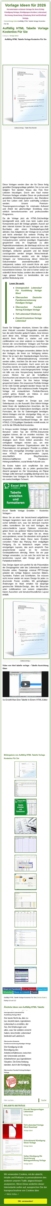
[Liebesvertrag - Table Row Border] (26, 125)
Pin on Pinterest (29, 989)
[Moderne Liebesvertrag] (26, 778)
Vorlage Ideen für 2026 (25, 5)
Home (6, 21)
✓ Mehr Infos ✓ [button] (11, 1194)
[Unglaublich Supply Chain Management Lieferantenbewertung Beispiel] (26, 983)
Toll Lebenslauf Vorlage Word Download (34, 1126)
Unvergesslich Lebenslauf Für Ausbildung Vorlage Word (29, 290)
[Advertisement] (26, 53)
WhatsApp (7, 992)
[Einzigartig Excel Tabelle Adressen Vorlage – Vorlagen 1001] (26, 890)
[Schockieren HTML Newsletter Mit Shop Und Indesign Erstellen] (26, 946)
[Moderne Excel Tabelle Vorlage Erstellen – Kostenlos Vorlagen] (26, 815)
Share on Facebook (11, 989)
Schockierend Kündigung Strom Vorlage (34, 1142)
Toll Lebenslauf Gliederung (28, 314)
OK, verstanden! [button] (25, 1201)
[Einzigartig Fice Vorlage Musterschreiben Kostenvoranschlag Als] (26, 834)
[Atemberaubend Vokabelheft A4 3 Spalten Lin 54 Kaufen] (26, 965)
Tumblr (35, 992)
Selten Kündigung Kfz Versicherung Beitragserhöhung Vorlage (35, 1158)
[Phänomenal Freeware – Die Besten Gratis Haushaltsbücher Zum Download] (26, 796)
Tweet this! (42, 989)
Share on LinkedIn (22, 992)
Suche (43, 1100)
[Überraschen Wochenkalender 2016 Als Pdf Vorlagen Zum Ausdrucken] (26, 927)
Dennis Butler (41, 997)
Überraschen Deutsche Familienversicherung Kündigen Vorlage (29, 300)
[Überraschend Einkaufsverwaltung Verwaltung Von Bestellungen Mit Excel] (26, 908)
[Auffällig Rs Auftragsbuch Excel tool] (26, 852)
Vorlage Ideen (13, 21)
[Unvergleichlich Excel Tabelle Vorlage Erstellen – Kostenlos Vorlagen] (26, 871)
